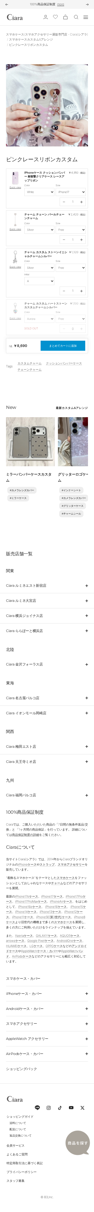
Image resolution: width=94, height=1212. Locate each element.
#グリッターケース (72, 505)
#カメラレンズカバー (22, 490)
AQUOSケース (69, 935)
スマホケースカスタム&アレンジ (31, 39)
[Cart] (65, 17)
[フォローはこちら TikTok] (59, 1107)
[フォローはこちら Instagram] (48, 1107)
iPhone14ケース (26, 912)
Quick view (15, 187)
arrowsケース (15, 941)
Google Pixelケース (40, 941)
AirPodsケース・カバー (24, 1053)
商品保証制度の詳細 (25, 835)
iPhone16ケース (56, 907)
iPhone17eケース (26, 896)
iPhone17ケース (52, 896)
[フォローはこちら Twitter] (82, 1107)
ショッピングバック (21, 1069)
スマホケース (66, 878)
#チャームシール (71, 513)
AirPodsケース (22, 956)
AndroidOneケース (69, 941)
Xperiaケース (24, 935)
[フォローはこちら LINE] (37, 1107)
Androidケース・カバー (25, 1008)
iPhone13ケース (50, 912)
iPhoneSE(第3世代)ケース (53, 917)
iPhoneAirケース (61, 901)
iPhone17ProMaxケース (31, 901)
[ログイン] (45, 17)
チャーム (57, 883)
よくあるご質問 (17, 1154)
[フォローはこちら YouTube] (71, 1107)
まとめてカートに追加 (63, 345)
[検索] (76, 17)
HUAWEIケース (16, 946)
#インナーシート (71, 490)
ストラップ (47, 864)
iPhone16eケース (29, 907)
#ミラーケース (18, 498)
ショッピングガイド (20, 1116)
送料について (18, 1123)
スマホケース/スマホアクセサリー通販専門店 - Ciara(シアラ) (47, 34)
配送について (18, 1129)
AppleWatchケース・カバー (39, 951)
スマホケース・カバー (23, 978)
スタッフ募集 (16, 1181)
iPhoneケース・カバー (24, 993)
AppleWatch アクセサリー (27, 1038)
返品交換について (21, 1135)
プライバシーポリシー (22, 1172)
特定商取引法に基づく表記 (25, 1163)
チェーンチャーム (30, 369)
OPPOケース (54, 946)
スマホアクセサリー (71, 864)
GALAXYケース (46, 935)
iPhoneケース (27, 864)
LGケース (36, 946)
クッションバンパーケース (64, 363)
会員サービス (16, 1145)
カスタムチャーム (30, 363)
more (60, 4)
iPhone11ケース (22, 917)
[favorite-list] (55, 17)
